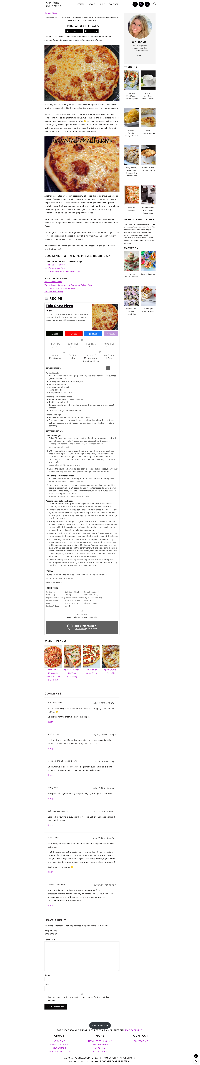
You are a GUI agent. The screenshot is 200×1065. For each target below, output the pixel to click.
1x (108, 368)
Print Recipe (92, 31)
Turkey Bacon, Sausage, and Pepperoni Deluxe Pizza (68, 285)
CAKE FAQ (100, 1048)
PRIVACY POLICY (59, 1044)
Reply (50, 722)
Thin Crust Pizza (59, 306)
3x (116, 368)
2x (112, 368)
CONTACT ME (141, 1041)
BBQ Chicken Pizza (53, 282)
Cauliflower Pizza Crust (55, 268)
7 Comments (90, 20)
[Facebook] (135, 4)
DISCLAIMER (59, 1048)
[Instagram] (147, 4)
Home (47, 13)
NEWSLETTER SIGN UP (100, 1041)
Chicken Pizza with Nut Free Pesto (60, 288)
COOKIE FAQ (100, 1051)
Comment (49, 940)
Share (94, 334)
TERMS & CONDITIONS (59, 1051)
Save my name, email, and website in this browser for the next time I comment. (79, 999)
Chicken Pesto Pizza (53, 292)
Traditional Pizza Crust (54, 265)
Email (46, 984)
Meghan (49, 310)
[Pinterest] (141, 4)
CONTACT (113, 4)
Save (112, 334)
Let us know (80, 629)
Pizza (54, 13)
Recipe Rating (50, 931)
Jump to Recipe (75, 31)
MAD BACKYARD (133, 1030)
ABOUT (92, 4)
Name (47, 975)
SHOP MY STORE (100, 1044)
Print (56, 334)
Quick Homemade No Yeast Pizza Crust (62, 271)
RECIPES (80, 4)
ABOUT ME (59, 1041)
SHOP (102, 4)
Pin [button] (75, 334)
